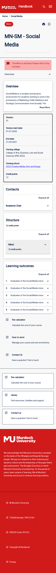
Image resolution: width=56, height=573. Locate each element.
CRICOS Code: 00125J (19, 532)
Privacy (12, 562)
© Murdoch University (19, 503)
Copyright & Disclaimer (19, 547)
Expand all (44, 198)
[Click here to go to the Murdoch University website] (9, 8)
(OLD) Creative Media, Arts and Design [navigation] (23, 166)
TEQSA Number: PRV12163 (21, 518)
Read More (45, 107)
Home (5, 16)
